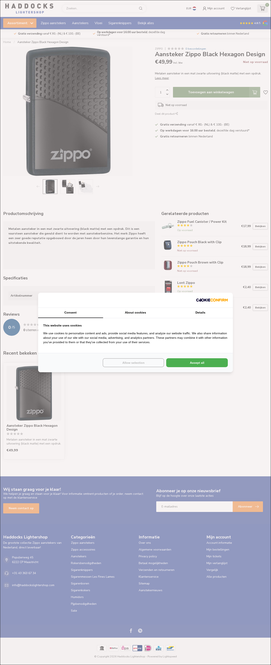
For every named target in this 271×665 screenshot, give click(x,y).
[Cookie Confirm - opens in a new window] (212, 300)
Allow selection (133, 362)
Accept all (197, 362)
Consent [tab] (70, 312)
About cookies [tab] (135, 312)
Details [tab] (200, 312)
